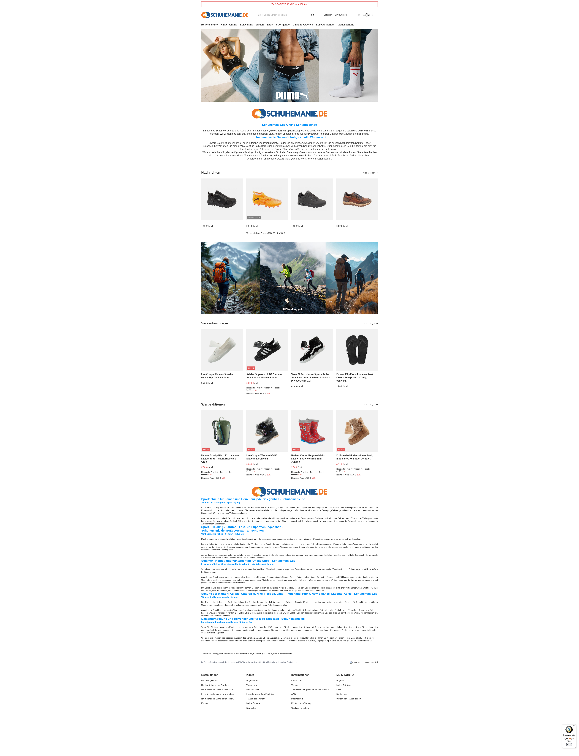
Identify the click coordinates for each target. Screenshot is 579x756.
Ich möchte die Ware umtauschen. (217, 699)
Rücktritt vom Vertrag (301, 703)
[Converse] (289, 65)
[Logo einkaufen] (224, 15)
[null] (222, 199)
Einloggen (327, 15)
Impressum (296, 680)
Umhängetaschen (303, 24)
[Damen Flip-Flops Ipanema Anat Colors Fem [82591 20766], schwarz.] (357, 350)
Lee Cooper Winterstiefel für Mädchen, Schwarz (262, 457)
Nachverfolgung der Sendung (215, 685)
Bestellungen (209, 674)
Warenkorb (251, 685)
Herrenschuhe (209, 24)
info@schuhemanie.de (224, 653)
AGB (293, 694)
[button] (378, 65)
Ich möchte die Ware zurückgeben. (217, 694)
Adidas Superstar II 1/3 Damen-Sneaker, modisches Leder (264, 376)
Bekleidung (246, 24)
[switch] (569, 744)
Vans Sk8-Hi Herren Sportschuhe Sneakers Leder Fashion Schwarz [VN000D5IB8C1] (310, 377)
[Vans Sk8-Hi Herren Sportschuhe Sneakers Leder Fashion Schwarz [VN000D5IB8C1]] (312, 350)
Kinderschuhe (229, 24)
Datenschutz (297, 699)
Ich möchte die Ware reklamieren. (217, 689)
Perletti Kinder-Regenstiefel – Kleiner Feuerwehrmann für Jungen (308, 458)
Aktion (260, 24)
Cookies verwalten (300, 708)
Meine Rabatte (253, 703)
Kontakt (205, 703)
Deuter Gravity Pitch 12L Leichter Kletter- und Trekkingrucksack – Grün (220, 458)
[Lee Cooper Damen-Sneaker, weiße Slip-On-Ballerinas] (222, 350)
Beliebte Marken (325, 24)
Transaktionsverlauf (255, 699)
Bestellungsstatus (209, 680)
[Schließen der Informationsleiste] (374, 4)
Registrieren (252, 680)
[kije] (289, 278)
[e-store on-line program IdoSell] (364, 662)
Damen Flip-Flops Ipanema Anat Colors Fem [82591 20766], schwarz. (354, 377)
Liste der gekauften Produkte (260, 694)
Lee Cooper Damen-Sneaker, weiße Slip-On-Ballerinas (217, 376)
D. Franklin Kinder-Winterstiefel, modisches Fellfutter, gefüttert (354, 457)
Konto (250, 674)
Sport (270, 24)
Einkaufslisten (341, 15)
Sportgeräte (283, 24)
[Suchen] (312, 15)
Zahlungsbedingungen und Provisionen (310, 689)
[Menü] (574, 726)
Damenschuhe (345, 24)
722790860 (206, 653)
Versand (295, 685)
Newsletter (251, 708)
